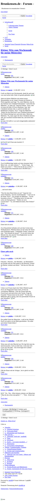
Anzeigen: (5, 409)
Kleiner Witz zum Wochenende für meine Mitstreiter (16, 51)
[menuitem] (16, 25)
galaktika (3, 176)
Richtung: (17, 411)
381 (12, 75)
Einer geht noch (7, 251)
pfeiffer (3, 128)
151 (12, 178)
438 (12, 130)
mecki (2, 74)
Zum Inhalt (4, 12)
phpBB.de (22, 485)
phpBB (10, 480)
